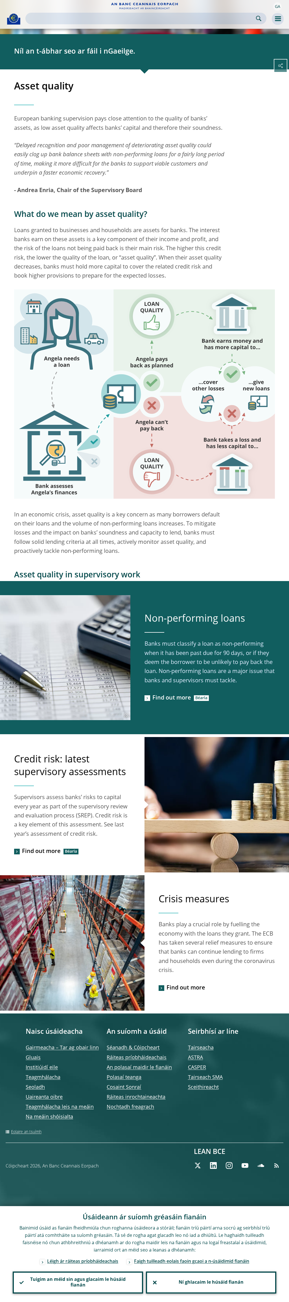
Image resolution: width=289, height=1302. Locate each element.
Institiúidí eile (42, 1067)
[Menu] (278, 19)
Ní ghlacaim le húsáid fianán (211, 1282)
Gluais (33, 1057)
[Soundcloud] (261, 1165)
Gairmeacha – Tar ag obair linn (62, 1047)
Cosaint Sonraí (124, 1087)
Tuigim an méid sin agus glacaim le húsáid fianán (78, 1282)
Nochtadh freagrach (130, 1107)
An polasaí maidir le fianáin (139, 1067)
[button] (277, 6)
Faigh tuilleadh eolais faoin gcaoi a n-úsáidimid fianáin (191, 1261)
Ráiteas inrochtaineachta (136, 1097)
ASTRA (195, 1057)
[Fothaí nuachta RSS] (276, 1165)
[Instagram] (229, 1165)
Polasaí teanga (124, 1077)
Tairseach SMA (205, 1077)
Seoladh (35, 1087)
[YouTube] (245, 1165)
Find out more (171, 698)
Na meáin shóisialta (49, 1117)
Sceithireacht (203, 1087)
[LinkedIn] (213, 1165)
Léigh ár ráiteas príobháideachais (82, 1261)
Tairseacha (201, 1047)
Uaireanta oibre (44, 1097)
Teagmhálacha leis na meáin (60, 1107)
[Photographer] (125, 715)
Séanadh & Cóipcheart (133, 1047)
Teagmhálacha (43, 1077)
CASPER (197, 1067)
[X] (197, 1165)
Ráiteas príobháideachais (137, 1057)
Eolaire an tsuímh (26, 1132)
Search (258, 18)
